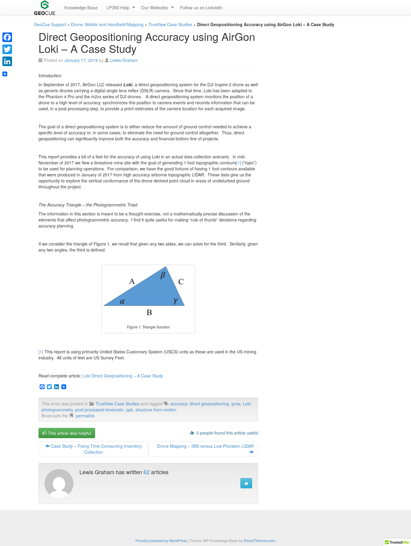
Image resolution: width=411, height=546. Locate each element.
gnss (235, 404)
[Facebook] (7, 37)
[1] (238, 163)
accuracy (178, 404)
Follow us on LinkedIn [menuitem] (201, 7)
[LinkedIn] (7, 61)
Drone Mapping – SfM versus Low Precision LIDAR (205, 446)
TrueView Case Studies (170, 24)
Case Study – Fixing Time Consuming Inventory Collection (96, 449)
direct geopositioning (209, 404)
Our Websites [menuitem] (154, 7)
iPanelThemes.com (259, 540)
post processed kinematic (99, 410)
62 (147, 472)
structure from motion (155, 410)
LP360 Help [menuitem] (118, 7)
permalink (85, 416)
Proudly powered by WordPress (161, 540)
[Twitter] (7, 49)
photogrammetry (57, 410)
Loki (247, 404)
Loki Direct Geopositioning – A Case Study (122, 376)
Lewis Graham (124, 60)
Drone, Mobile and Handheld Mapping (107, 24)
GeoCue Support (50, 24)
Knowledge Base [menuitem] (80, 7)
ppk (129, 410)
